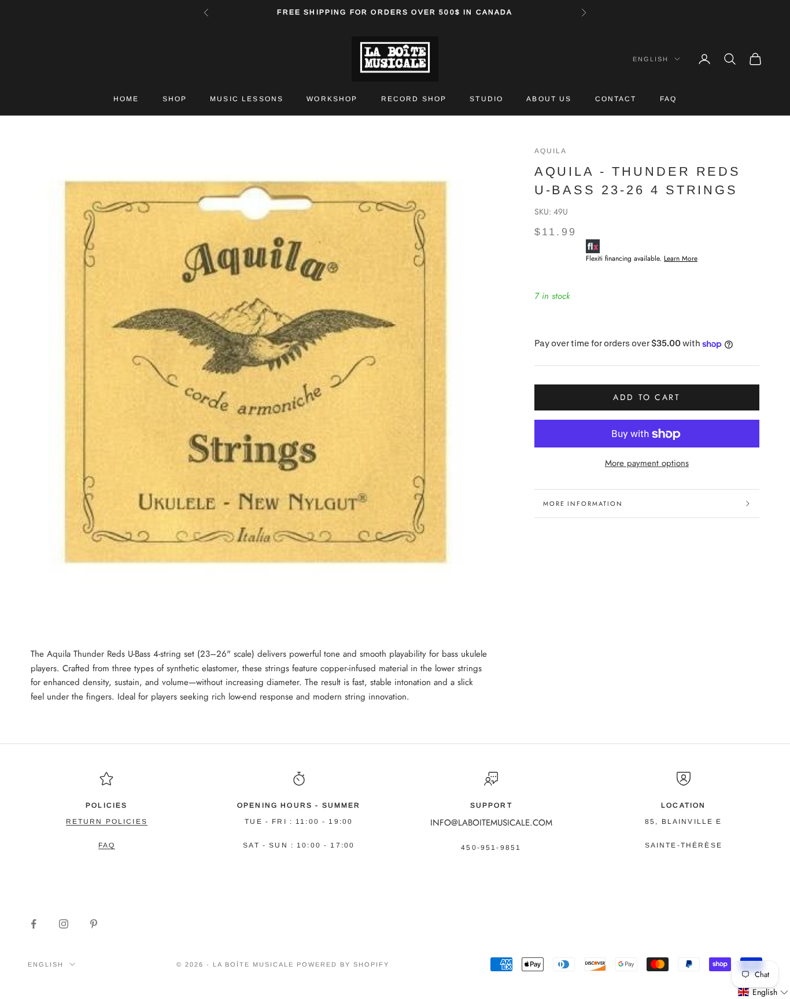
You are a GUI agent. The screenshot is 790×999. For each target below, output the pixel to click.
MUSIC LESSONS (246, 99)
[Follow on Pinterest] (93, 924)
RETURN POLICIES (106, 821)
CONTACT (616, 99)
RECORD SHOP (414, 99)
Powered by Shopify (343, 964)
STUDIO (486, 99)
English (651, 59)
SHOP (175, 99)
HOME (126, 99)
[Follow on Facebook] (33, 924)
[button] (763, 992)
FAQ (668, 99)
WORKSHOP (332, 99)
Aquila (550, 151)
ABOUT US (548, 99)
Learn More (680, 258)
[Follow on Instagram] (63, 924)
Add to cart (646, 397)
